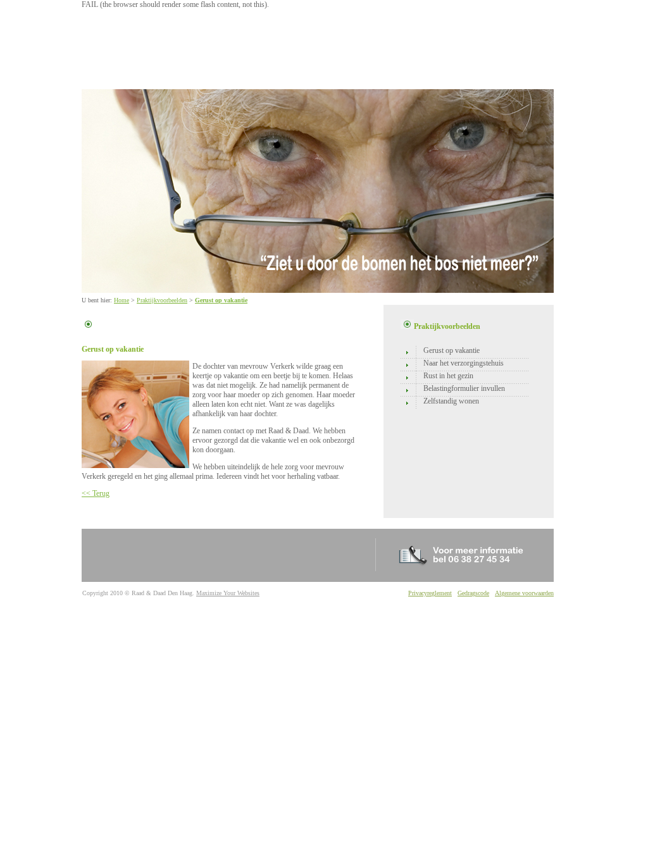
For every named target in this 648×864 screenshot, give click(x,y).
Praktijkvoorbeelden (162, 300)
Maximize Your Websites (227, 592)
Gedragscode (473, 592)
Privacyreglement (430, 592)
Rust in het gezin (448, 375)
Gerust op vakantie (221, 300)
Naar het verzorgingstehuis (463, 363)
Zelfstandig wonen (451, 401)
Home (121, 300)
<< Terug (95, 493)
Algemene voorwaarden (524, 592)
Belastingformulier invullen (464, 388)
